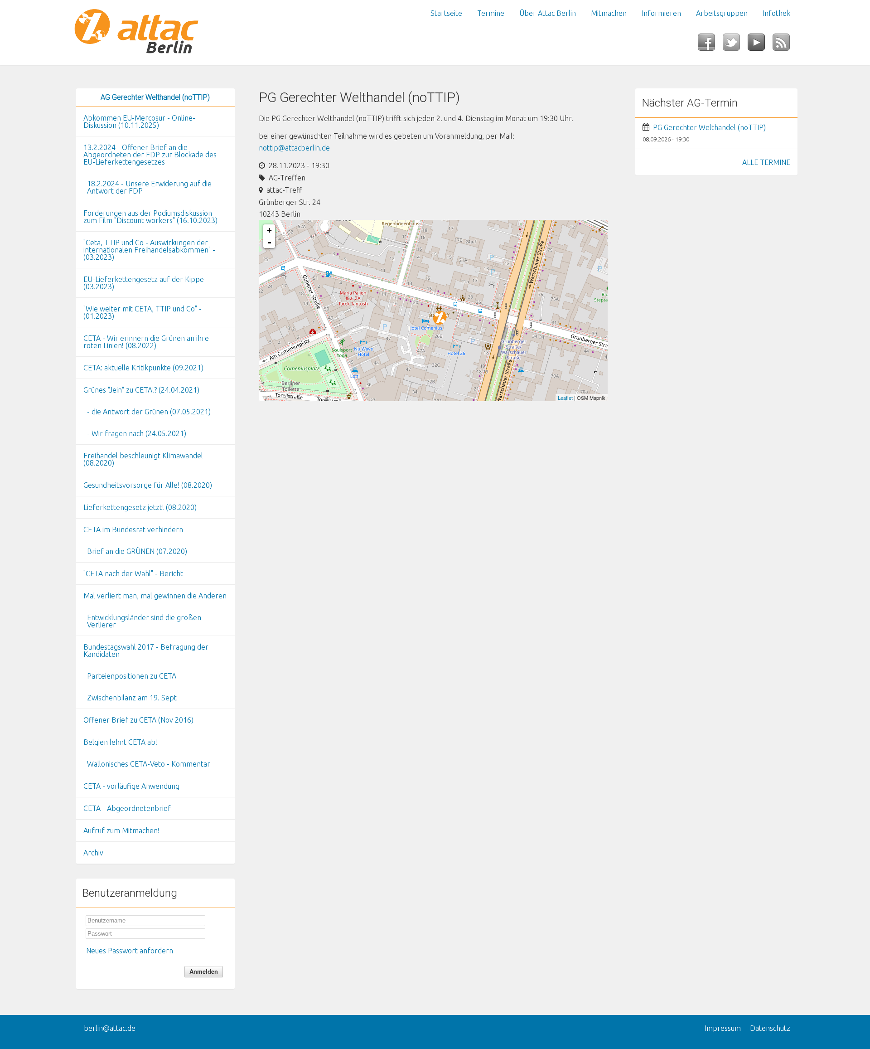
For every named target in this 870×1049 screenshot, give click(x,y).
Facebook (710, 45)
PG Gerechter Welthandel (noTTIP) (709, 127)
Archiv (93, 853)
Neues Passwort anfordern (129, 951)
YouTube (760, 45)
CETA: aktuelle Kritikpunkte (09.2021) (143, 368)
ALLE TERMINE (766, 162)
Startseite (446, 13)
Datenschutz (770, 1028)
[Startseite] (155, 32)
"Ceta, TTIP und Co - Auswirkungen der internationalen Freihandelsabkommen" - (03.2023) (149, 249)
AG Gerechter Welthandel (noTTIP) (155, 97)
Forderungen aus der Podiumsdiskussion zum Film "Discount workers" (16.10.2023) (150, 216)
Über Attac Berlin (547, 13)
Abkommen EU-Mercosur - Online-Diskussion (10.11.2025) (139, 121)
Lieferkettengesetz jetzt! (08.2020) (140, 507)
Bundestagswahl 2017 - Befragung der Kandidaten (145, 650)
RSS (785, 45)
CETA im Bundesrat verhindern (133, 529)
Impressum (723, 1028)
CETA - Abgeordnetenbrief (127, 808)
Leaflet (565, 397)
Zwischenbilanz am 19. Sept (132, 698)
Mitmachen (609, 13)
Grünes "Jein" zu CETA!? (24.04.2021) (141, 390)
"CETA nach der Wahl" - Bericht (133, 573)
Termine (490, 13)
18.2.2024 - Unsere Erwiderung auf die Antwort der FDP (149, 187)
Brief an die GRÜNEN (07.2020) (137, 551)
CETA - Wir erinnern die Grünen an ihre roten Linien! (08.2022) (146, 342)
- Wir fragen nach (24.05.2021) (136, 433)
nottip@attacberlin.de (294, 148)
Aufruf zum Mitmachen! (121, 830)
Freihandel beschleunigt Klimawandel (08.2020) (143, 459)
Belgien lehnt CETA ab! (120, 742)
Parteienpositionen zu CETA (131, 676)
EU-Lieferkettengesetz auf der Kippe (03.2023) (143, 283)
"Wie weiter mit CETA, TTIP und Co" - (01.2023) (142, 312)
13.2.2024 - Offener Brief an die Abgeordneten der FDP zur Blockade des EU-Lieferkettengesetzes (150, 154)
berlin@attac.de (109, 1028)
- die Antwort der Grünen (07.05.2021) (149, 412)
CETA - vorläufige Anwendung (131, 786)
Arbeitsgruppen (722, 13)
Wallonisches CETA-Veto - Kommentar (148, 764)
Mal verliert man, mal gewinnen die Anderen (155, 596)
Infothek (776, 13)
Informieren (661, 13)
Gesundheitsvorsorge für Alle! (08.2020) (147, 485)
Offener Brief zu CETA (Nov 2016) (138, 720)
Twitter (735, 45)
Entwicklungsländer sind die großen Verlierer (144, 621)
